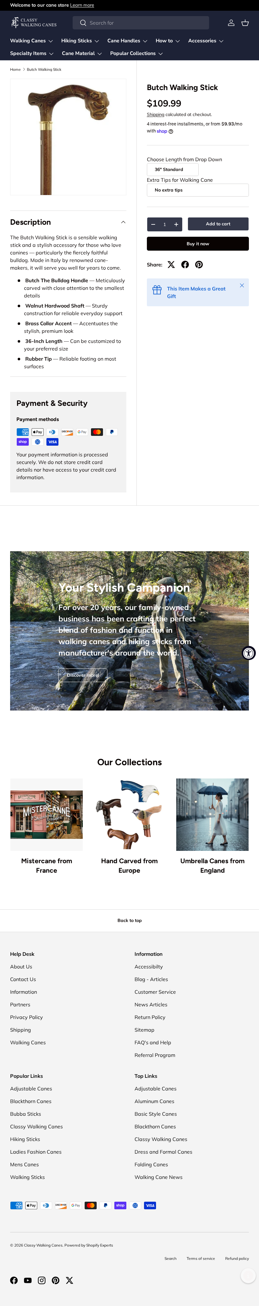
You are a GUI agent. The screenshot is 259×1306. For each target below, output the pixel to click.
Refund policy (237, 1258)
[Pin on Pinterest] (199, 265)
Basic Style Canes (156, 1114)
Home (15, 69)
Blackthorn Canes (30, 1101)
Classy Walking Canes (36, 1126)
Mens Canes (24, 1164)
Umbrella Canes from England (212, 865)
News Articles (151, 1004)
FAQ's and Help (153, 1042)
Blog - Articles (151, 979)
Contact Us (23, 979)
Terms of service (201, 1258)
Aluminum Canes (154, 1101)
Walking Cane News (159, 1177)
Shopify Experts (99, 1245)
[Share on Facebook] (185, 265)
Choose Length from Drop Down (184, 159)
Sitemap (144, 1030)
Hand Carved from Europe (129, 865)
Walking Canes (28, 1042)
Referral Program (155, 1055)
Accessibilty (149, 966)
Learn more (82, 5)
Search (171, 1258)
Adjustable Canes (31, 1088)
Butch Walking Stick (44, 69)
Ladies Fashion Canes (36, 1152)
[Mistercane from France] (46, 814)
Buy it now (198, 244)
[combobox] (141, 22)
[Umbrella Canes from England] (212, 814)
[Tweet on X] (171, 265)
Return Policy (150, 1017)
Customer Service (155, 992)
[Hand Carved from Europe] (129, 814)
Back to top (129, 920)
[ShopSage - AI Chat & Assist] (248, 1275)
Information (23, 992)
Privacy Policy (26, 1017)
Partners (20, 1004)
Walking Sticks (27, 1177)
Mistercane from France (46, 865)
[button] (245, 23)
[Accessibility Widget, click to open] (249, 653)
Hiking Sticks (25, 1139)
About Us (21, 966)
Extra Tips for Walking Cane (180, 180)
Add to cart (218, 224)
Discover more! (83, 675)
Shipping (155, 114)
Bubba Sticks (25, 1114)
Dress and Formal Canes (163, 1152)
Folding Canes (151, 1164)
